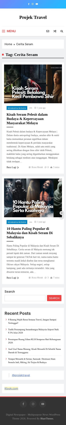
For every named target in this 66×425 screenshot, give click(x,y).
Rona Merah (37, 167)
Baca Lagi (11, 167)
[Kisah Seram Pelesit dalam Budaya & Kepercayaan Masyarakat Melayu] (33, 83)
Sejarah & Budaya (17, 108)
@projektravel (21, 375)
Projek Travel (33, 17)
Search (10, 291)
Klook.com (11, 388)
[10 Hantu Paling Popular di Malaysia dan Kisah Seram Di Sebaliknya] (33, 197)
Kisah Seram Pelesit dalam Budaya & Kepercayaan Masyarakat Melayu (27, 118)
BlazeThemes (46, 418)
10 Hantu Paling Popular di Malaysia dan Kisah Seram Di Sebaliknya (30, 233)
